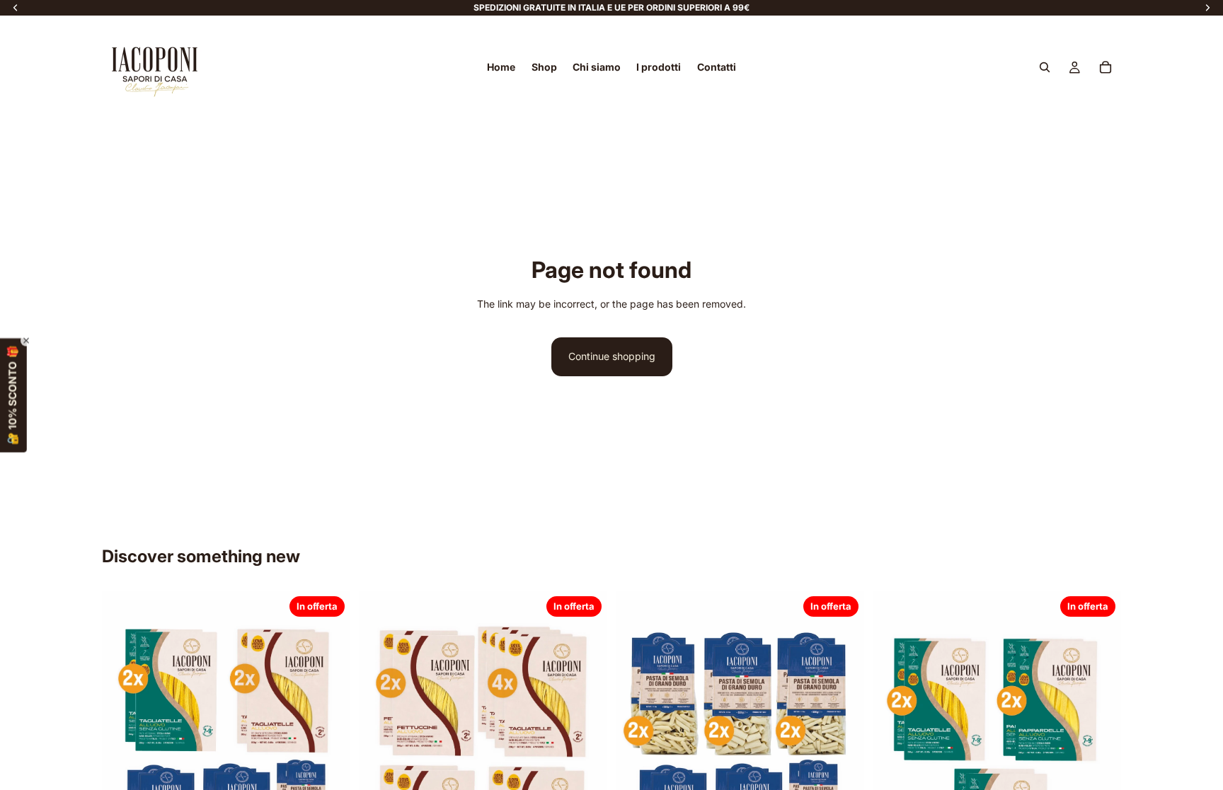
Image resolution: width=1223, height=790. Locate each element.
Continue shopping (611, 356)
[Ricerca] (1044, 67)
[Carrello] (1105, 67)
